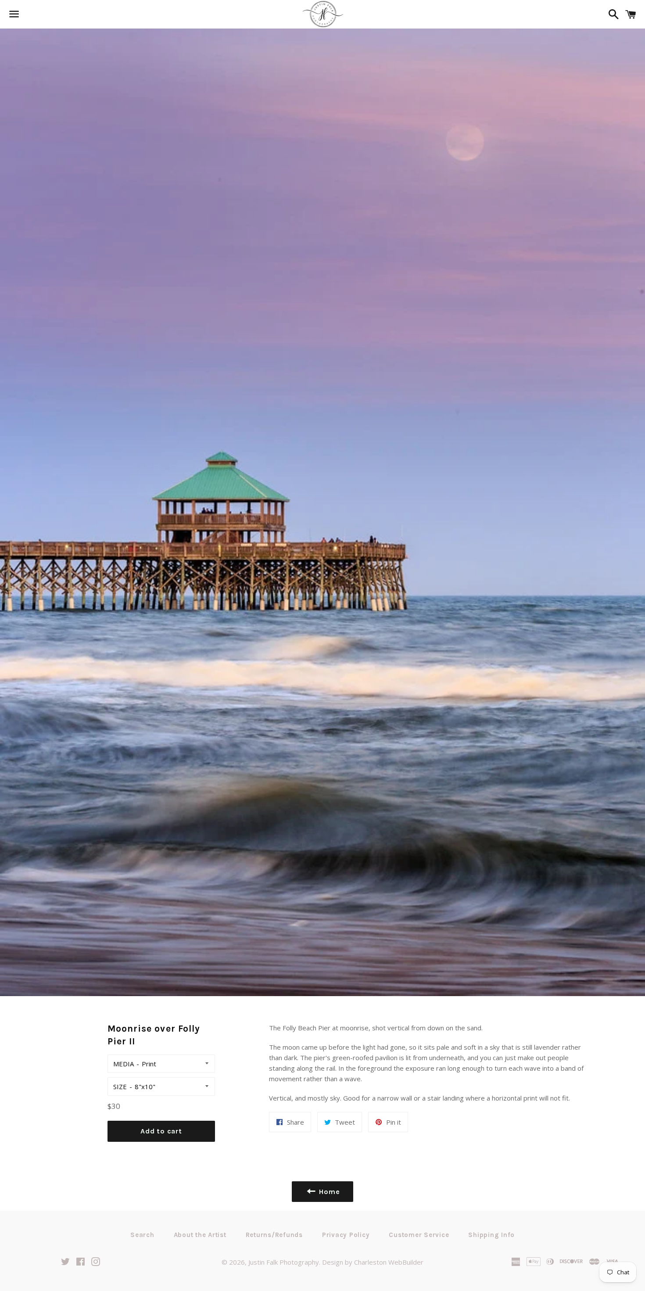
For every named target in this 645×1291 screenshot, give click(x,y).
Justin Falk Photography (283, 1262)
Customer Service (419, 1235)
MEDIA (123, 1063)
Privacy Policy (346, 1235)
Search (142, 1235)
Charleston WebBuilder (388, 1262)
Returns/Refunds (274, 1235)
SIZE (120, 1086)
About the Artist (200, 1235)
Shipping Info (491, 1235)
